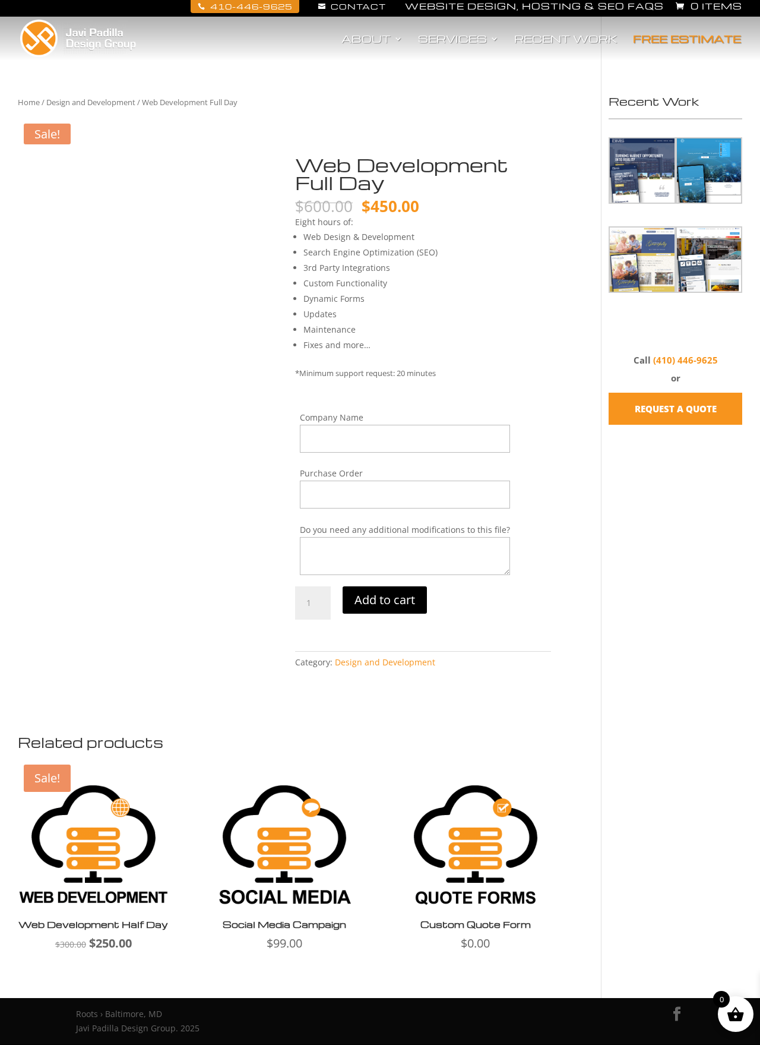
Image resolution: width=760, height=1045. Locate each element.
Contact (352, 6)
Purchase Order (331, 473)
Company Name (331, 417)
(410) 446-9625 (685, 360)
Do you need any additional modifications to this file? (405, 529)
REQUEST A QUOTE (676, 409)
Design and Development (90, 102)
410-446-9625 (245, 6)
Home (29, 102)
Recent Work (566, 39)
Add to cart (384, 600)
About (366, 39)
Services (452, 39)
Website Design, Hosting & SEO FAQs (534, 7)
